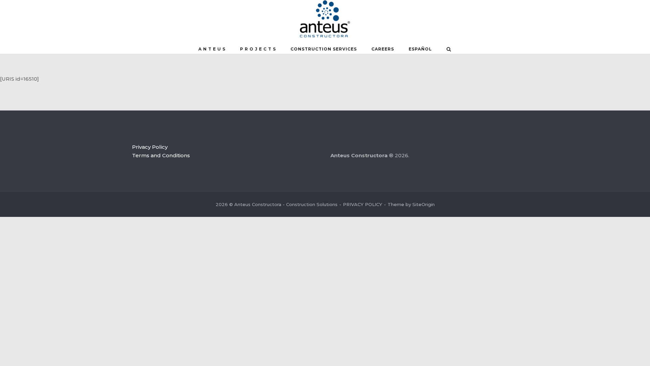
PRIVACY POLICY (362, 204)
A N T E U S (211, 49)
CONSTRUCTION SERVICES (323, 49)
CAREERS (382, 49)
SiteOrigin (423, 204)
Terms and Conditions (161, 155)
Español (420, 49)
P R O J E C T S (258, 49)
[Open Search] (449, 50)
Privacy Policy (150, 147)
